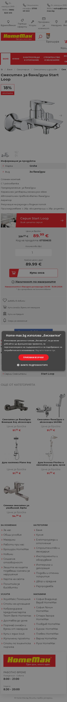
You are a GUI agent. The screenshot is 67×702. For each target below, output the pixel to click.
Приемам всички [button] (33, 357)
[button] (33, 365)
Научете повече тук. (45, 350)
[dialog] (33, 351)
